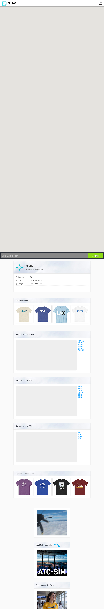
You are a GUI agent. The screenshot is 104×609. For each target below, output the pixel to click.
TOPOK (81, 350)
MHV (80, 436)
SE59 (80, 398)
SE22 (80, 394)
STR (80, 438)
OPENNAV (11, 3)
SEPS (80, 392)
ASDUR (81, 344)
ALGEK (81, 341)
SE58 (80, 390)
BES (80, 433)
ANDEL (81, 343)
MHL (80, 434)
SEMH (80, 396)
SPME (80, 387)
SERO (80, 389)
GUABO (81, 346)
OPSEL (81, 348)
